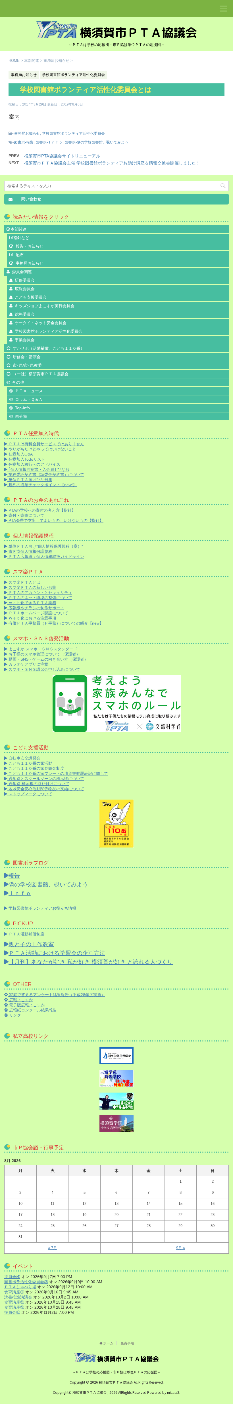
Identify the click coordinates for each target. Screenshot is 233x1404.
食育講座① (14, 1292)
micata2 (173, 1393)
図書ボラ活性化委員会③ (26, 1281)
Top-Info (22, 408)
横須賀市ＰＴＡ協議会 (116, 1382)
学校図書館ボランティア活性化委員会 (73, 133)
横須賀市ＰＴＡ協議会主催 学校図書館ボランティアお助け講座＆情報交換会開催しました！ (112, 163)
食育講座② (14, 1302)
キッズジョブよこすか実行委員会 (44, 305)
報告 (14, 875)
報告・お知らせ (29, 246)
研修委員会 (25, 280)
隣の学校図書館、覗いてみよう (48, 884)
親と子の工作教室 (31, 944)
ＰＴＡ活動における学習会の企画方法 (57, 953)
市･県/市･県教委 (27, 365)
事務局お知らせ (27, 133)
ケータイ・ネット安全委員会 (40, 323)
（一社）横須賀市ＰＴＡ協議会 (40, 374)
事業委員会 (25, 340)
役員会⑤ (12, 1312)
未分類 (21, 416)
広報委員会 (25, 288)
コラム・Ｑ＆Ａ (29, 399)
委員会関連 (22, 271)
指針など (21, 237)
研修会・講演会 (27, 357)
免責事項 (127, 1343)
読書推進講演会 (18, 1297)
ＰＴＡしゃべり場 (20, 1287)
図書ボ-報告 (24, 142)
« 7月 (52, 1248)
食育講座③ (14, 1307)
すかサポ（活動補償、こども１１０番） (48, 348)
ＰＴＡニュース (29, 391)
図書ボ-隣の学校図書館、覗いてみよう (96, 142)
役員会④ (12, 1276)
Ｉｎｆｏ (20, 893)
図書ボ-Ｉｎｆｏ (49, 142)
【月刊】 (91, 962)
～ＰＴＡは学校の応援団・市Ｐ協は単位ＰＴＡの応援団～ (116, 1372)
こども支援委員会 (31, 297)
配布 (20, 254)
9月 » (180, 1248)
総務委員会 (25, 314)
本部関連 (18, 229)
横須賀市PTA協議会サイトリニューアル (62, 155)
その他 (18, 382)
